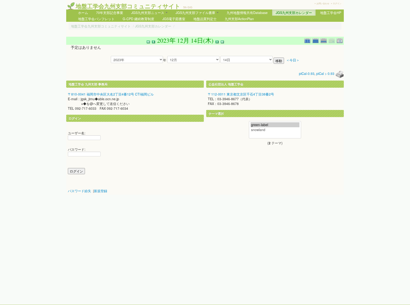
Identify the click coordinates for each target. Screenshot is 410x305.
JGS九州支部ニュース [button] (148, 12)
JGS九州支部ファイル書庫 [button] (196, 12)
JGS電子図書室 (173, 18)
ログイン (337, 3)
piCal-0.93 (306, 73)
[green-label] (275, 124)
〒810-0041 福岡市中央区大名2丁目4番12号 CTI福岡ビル (111, 94)
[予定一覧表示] (340, 40)
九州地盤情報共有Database (247, 12)
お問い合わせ (323, 3)
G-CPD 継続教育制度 (138, 18)
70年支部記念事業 (109, 12)
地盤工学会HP (330, 12)
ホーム (83, 12)
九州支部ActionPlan (239, 18)
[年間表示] (308, 40)
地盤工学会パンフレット (96, 18)
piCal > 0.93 (325, 73)
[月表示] (316, 40)
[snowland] (275, 129)
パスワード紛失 (79, 190)
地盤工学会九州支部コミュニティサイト (128, 6)
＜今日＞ (292, 60)
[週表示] (325, 40)
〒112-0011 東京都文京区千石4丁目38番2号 (241, 94)
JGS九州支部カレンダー (294, 12)
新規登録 (100, 190)
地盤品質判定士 (205, 18)
